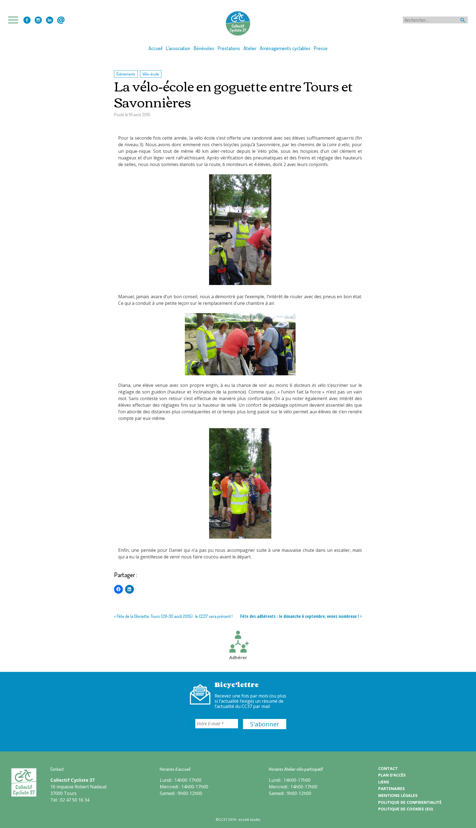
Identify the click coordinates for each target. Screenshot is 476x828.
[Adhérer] (238, 642)
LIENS (383, 781)
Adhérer (238, 658)
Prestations (229, 48)
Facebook (27, 20)
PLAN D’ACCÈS (392, 775)
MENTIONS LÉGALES (398, 795)
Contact (60, 20)
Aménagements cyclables (285, 48)
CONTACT (388, 768)
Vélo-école (150, 73)
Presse (321, 48)
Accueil (155, 48)
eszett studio (249, 819)
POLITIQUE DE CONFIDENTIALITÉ (410, 802)
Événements (126, 73)
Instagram (38, 20)
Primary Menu (14, 20)
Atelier (250, 48)
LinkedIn (49, 20)
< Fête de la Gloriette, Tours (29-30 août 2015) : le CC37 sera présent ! (173, 616)
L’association (178, 48)
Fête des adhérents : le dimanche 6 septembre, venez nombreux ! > (301, 616)
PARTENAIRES (391, 788)
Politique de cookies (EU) (405, 808)
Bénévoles (204, 48)
